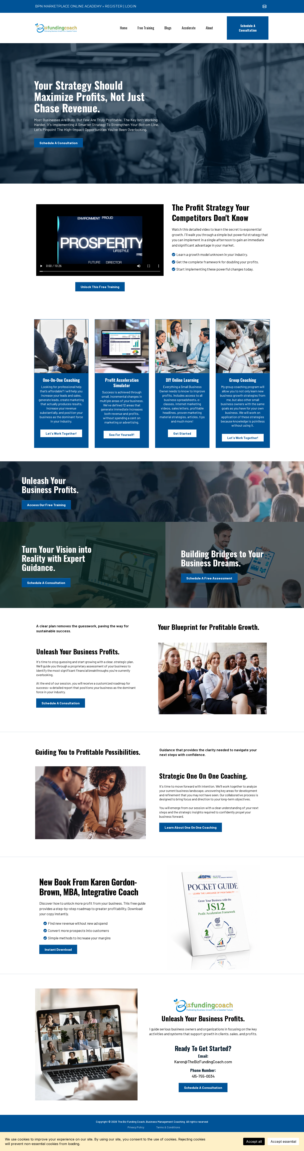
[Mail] (264, 6)
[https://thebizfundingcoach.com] (56, 28)
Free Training (146, 27)
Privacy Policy (136, 1127)
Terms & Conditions (168, 1127)
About (209, 27)
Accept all (254, 1141)
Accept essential (283, 1141)
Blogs (167, 27)
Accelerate (188, 27)
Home (123, 27)
